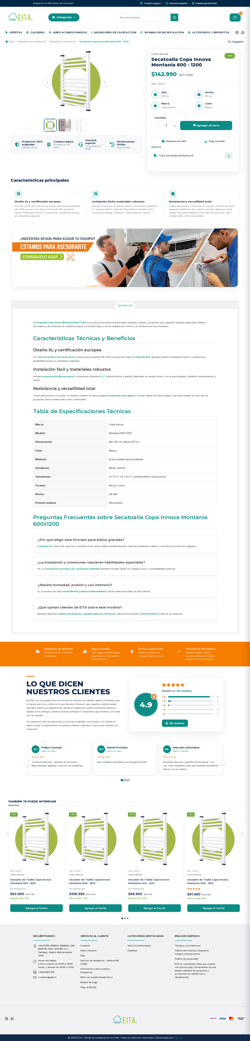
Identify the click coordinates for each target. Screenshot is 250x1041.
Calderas (37, 32)
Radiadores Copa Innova (63, 41)
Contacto (85, 945)
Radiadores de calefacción (114, 32)
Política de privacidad (186, 958)
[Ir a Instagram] (237, 33)
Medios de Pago (89, 982)
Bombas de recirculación (164, 32)
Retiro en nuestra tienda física (96, 977)
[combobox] (148, 17)
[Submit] (174, 17)
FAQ (82, 955)
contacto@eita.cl (47, 977)
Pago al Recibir (88, 987)
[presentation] (47, 82)
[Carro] (235, 17)
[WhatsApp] (243, 33)
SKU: (154, 83)
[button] (121, 780)
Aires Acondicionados (69, 32)
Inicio (12, 41)
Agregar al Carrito (36, 908)
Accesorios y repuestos (210, 32)
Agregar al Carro (207, 125)
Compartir (237, 41)
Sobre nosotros (88, 950)
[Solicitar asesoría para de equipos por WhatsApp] (125, 257)
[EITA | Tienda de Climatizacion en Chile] (20, 17)
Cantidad (160, 117)
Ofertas (15, 32)
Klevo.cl (178, 1037)
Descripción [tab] (125, 305)
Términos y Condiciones (188, 945)
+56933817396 (46, 972)
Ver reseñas (176, 723)
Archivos (156, 147)
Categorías (65, 17)
